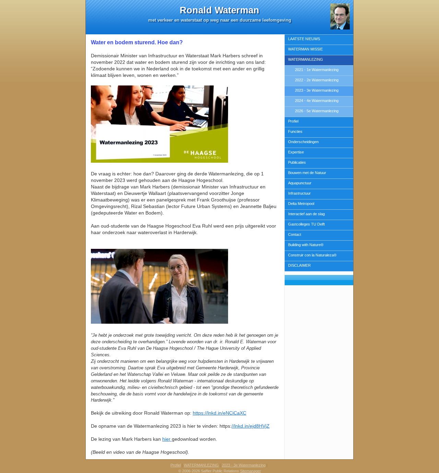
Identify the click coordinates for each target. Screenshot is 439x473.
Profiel (293, 121)
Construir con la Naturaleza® (312, 255)
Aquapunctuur (299, 183)
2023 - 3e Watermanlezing (317, 90)
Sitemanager (250, 471)
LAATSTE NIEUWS (304, 39)
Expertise (296, 152)
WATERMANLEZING (305, 59)
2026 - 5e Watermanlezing (317, 111)
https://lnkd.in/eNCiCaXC (219, 413)
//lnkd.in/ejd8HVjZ (251, 426)
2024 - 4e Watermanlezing (317, 101)
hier (167, 439)
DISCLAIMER (299, 265)
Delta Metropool (301, 203)
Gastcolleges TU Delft (306, 224)
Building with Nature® (305, 245)
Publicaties (297, 162)
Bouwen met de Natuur (307, 173)
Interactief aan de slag (306, 214)
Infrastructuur (299, 193)
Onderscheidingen (303, 142)
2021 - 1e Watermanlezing (317, 70)
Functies (295, 131)
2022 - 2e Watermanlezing (317, 80)
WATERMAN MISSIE (305, 49)
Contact (294, 234)
